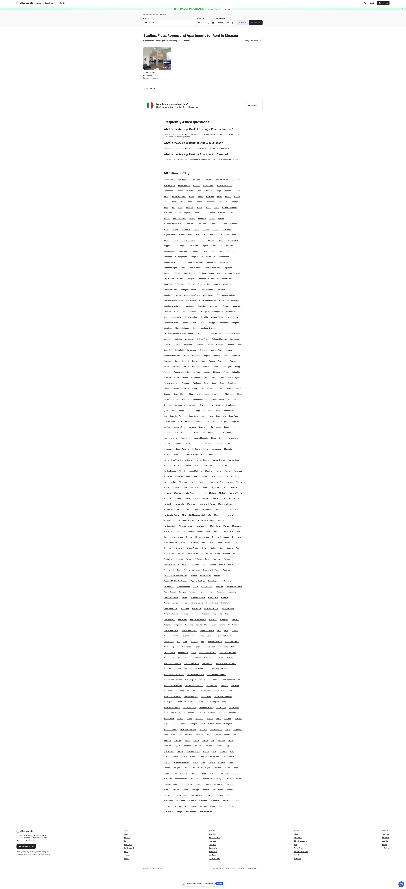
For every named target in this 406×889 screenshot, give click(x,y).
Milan (225, 487)
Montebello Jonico (184, 509)
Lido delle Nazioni (224, 432)
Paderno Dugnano (195, 553)
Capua (177, 273)
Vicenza (167, 795)
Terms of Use (230, 868)
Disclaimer (240, 868)
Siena (166, 735)
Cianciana (168, 328)
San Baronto (207, 663)
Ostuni (213, 548)
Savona (180, 718)
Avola (216, 207)
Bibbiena (223, 224)
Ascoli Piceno (223, 202)
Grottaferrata (179, 405)
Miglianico (215, 487)
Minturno (167, 493)
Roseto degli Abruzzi (207, 652)
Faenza (195, 361)
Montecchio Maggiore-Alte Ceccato (196, 515)
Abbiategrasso (183, 180)
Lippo (213, 438)
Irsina (210, 410)
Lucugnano (216, 449)
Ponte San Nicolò (170, 608)
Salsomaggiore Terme (172, 663)
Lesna (195, 432)
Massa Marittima (195, 471)
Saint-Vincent (209, 658)
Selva (203, 724)
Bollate (196, 229)
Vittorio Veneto (190, 806)
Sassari (222, 713)
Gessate (167, 394)
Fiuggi (237, 367)
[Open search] (365, 3)
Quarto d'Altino (202, 625)
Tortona (167, 762)
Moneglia (237, 498)
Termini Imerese (193, 751)
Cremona (203, 350)
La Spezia (235, 421)
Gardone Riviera (207, 388)
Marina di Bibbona (208, 454)
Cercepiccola (217, 312)
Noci (239, 531)
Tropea (166, 773)
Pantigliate (168, 559)
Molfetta (179, 498)
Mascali (182, 471)
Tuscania (183, 773)
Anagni (218, 191)
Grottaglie (192, 405)
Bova (197, 235)
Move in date (200, 18)
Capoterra (228, 268)
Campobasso (223, 257)
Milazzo (233, 487)
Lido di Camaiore (170, 438)
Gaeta (214, 383)
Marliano (187, 465)
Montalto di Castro (207, 504)
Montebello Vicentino (204, 509)
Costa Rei (167, 350)
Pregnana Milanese (198, 619)
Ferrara (166, 367)
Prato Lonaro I (169, 619)
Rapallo (166, 636)
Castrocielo (214, 306)
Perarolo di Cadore (171, 564)
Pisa (165, 592)
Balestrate (222, 213)
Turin (175, 773)
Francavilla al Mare (171, 383)
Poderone (232, 592)
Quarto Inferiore (218, 625)
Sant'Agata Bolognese (223, 696)
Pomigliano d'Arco (171, 603)
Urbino (212, 773)
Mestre (176, 487)
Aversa (199, 207)
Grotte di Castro (206, 405)
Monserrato (179, 504)
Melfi (165, 482)
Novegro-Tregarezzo (220, 537)
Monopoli (167, 504)
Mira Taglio (190, 493)
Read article (252, 105)
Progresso (224, 619)
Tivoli (232, 751)
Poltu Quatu (213, 597)
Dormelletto (235, 356)
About (38, 3)
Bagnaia (187, 213)
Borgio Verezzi (169, 235)
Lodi (195, 443)
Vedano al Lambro (171, 784)
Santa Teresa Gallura (172, 713)
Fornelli (221, 378)
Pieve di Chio (169, 586)
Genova (238, 388)
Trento (231, 762)
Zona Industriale (205, 812)
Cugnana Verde (217, 350)
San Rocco (168, 691)
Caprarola (167, 273)
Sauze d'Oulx (169, 718)
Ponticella (185, 608)
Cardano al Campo (206, 273)
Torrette (232, 757)
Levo (203, 432)
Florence (216, 372)
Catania (226, 306)
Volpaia (213, 806)
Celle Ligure (204, 312)
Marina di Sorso (219, 460)
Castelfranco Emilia (192, 295)
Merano (230, 482)
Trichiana (217, 768)
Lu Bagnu (196, 449)
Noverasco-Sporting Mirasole (175, 542)
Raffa (226, 630)
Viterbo (178, 806)
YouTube (385, 841)
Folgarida (236, 372)
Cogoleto (167, 339)
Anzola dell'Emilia (179, 196)
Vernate (176, 790)
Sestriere (203, 729)
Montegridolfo (169, 520)
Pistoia (192, 592)
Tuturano (194, 773)
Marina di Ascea (191, 454)
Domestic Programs (301, 851)
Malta (126, 851)
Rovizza (187, 658)
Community (213, 848)
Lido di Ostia (185, 438)
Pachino (181, 553)
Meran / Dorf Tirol (216, 482)
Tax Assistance (214, 837)
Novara (189, 537)
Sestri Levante (216, 729)
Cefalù (184, 312)
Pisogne (182, 592)
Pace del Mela (169, 553)
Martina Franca (170, 471)
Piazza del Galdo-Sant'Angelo (175, 581)
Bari (231, 213)
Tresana (167, 768)
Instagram (385, 834)
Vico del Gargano (180, 795)
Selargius (193, 724)
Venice (208, 784)
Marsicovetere (221, 465)
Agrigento (235, 180)
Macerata (228, 449)
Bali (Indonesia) (129, 848)
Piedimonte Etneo (198, 581)
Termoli (206, 751)
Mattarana (237, 471)
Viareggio (195, 790)
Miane (205, 487)
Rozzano (197, 658)
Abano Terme (169, 180)
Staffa (187, 740)
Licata (210, 432)
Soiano (209, 735)
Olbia (211, 542)
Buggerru (167, 246)
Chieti (202, 323)
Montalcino (191, 504)
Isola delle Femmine (178, 416)
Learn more (227, 9)
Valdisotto (168, 779)
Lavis (210, 427)
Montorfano (215, 526)
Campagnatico (181, 257)
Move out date (220, 18)
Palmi (235, 553)
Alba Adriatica (169, 185)
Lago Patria (233, 416)
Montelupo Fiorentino (206, 520)
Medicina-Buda (192, 476)
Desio (186, 356)
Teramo (180, 751)
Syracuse (167, 746)
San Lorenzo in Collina (231, 680)
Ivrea (211, 416)
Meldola (205, 476)
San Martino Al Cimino (194, 685)
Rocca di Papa (169, 652)
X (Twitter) (385, 848)
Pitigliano (202, 592)
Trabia (195, 762)
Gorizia (166, 399)
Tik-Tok (384, 844)
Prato (227, 614)
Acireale (209, 180)
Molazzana (168, 498)
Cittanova (200, 334)
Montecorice (219, 515)
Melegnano (223, 476)
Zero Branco (168, 812)
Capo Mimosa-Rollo (213, 268)
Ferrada (233, 361)
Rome (193, 652)
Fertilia (186, 367)
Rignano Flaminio (215, 641)
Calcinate (194, 251)
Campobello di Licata (172, 262)
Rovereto (177, 658)
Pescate (167, 570)
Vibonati (206, 790)
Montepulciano (170, 526)
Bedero (192, 218)
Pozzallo (194, 614)
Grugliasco (230, 405)
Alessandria (168, 191)
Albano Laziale (184, 185)
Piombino (219, 586)
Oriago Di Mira (192, 548)
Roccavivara (183, 652)
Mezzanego (195, 487)
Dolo (225, 356)
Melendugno (236, 476)
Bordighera (226, 229)
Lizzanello (177, 443)
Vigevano (209, 795)
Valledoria (195, 779)
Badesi (178, 213)
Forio (206, 378)
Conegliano (187, 345)
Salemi (221, 658)
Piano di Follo (205, 575)
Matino (227, 471)
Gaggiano (232, 383)
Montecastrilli (235, 509)
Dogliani (206, 356)
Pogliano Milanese (171, 597)
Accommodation (149, 14)
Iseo (165, 416)
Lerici (187, 432)
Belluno (221, 218)
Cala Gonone (216, 246)
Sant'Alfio (199, 702)
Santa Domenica (191, 696)
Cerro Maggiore (191, 317)
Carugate (190, 279)
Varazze (229, 779)
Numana (194, 542)
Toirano (167, 757)
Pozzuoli (205, 614)
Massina (208, 471)
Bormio (181, 235)
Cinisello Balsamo (182, 328)
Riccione (194, 641)
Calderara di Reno (209, 251)
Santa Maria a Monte (172, 707)
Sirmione (199, 735)
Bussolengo (179, 246)
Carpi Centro (169, 279)
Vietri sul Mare (196, 795)
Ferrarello (176, 367)
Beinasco (202, 218)
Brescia (166, 240)
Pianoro (217, 575)
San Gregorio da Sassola (195, 680)
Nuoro (203, 542)
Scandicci (199, 718)
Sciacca (210, 718)
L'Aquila (224, 421)
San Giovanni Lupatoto (216, 674)
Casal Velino (169, 284)
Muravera (181, 531)
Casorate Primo (204, 284)
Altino (198, 191)
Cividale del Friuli (215, 334)
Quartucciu (232, 625)
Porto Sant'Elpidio (171, 614)
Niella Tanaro (229, 531)
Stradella (221, 740)
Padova (209, 553)
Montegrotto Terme (186, 520)
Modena (212, 493)
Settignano (237, 729)
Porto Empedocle (211, 608)
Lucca (205, 449)
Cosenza (230, 345)
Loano (187, 443)
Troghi (236, 768)
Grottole (219, 405)
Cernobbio (230, 312)
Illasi (174, 410)
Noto (166, 537)
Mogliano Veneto (235, 493)
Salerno (230, 658)
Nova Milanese (177, 537)
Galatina (176, 388)
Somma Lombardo (222, 735)
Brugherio (221, 240)
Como (177, 345)
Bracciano (212, 235)
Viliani (229, 795)
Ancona (228, 191)
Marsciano (208, 465)
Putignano (178, 625)
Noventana (236, 537)
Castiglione (202, 306)
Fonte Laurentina (181, 378)
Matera (218, 471)
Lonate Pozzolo (206, 443)
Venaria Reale (186, 784)
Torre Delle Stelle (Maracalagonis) (212, 757)
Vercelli (166, 790)
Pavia (207, 559)
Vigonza (220, 795)
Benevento (190, 224)
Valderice (235, 773)
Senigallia (228, 724)
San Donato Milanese (199, 669)
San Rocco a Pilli (182, 691)
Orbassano (168, 548)
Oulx (221, 548)
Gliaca (239, 394)
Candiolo (224, 262)
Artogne (198, 202)
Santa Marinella (189, 707)
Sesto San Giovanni (188, 729)
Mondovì (227, 498)
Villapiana (203, 801)
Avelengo (189, 207)
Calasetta (229, 246)
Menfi (193, 482)
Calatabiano (182, 251)
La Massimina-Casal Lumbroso (190, 421)
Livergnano (233, 438)
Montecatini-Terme (171, 515)
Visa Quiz (212, 844)
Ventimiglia (218, 784)
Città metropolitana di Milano (204, 328)
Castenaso (189, 306)
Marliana (177, 465)
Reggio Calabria (207, 636)
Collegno (178, 339)
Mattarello (168, 476)
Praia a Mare (217, 614)
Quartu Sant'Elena (171, 630)
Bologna (205, 229)
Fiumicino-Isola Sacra (201, 372)
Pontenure (225, 603)
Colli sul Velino (202, 339)
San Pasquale (211, 685)
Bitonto (175, 229)
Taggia (177, 746)
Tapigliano (198, 746)
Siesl (173, 735)
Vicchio (230, 790)
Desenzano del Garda (172, 356)
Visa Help (212, 834)
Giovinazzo (217, 394)
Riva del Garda (210, 647)
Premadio (213, 619)
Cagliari (205, 246)
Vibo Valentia (218, 790)
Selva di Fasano (214, 724)
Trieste (227, 768)
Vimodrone (227, 801)
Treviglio (176, 768)
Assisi (166, 207)
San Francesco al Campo (174, 674)
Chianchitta (233, 317)
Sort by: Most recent (251, 41)
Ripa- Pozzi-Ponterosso (181, 647)
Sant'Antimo (221, 707)
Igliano (166, 410)
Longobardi (168, 449)
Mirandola (178, 493)
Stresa (230, 740)
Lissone (222, 438)
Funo (206, 383)
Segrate (183, 724)
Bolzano (215, 229)
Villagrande (180, 801)
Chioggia (211, 323)
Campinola (210, 257)
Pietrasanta (226, 581)
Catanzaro (236, 306)
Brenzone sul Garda (228, 235)
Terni (214, 751)
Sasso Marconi (234, 713)
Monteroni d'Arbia (186, 526)
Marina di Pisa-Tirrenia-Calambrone (178, 460)
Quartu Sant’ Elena (189, 630)
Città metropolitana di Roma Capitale (178, 334)
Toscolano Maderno (181, 762)
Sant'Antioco (234, 707)
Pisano (173, 592)
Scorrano (227, 718)
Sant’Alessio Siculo (184, 702)
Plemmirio (221, 592)
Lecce (218, 427)
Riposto (197, 647)
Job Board (212, 855)
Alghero (179, 191)
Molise (197, 498)
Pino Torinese (206, 586)
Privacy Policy (218, 868)
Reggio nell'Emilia (224, 636)
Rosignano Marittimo (227, 652)
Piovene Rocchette (234, 586)
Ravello (176, 636)
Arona (166, 202)
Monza (226, 526)
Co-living (297, 855)
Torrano (176, 757)
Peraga (227, 559)
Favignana (222, 361)
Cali (220, 251)
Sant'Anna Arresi (206, 707)
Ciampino (235, 323)
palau (217, 553)
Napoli (200, 531)
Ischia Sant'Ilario (230, 410)
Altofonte (208, 191)
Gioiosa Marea (203, 394)
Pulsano (167, 625)
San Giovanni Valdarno (173, 680)
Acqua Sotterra (222, 180)
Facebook (385, 837)
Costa (239, 345)
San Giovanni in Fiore (195, 674)
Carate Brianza (189, 273)
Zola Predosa (190, 812)
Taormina (187, 746)
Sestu (227, 729)
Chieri (194, 323)
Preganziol (182, 619)
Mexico (126, 858)
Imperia (190, 410)
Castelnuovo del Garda (173, 306)
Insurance (212, 841)
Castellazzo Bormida (207, 301)
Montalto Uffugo (225, 504)
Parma (188, 559)
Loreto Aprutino (182, 449)
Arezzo (228, 196)
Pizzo (211, 592)
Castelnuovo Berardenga (229, 301)
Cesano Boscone (218, 317)
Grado (175, 399)
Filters (243, 23)
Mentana (202, 482)
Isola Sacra (193, 416)
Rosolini (167, 658)
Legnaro (167, 432)
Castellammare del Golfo (227, 295)
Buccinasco (233, 240)
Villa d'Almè (168, 801)
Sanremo (224, 685)
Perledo (185, 564)
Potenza (184, 614)
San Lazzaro (213, 680)
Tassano (218, 746)
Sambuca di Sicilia (191, 663)
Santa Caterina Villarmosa (225, 691)
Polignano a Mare (198, 597)
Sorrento (167, 740)
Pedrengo (217, 559)
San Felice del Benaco (219, 669)
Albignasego (208, 185)
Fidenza (206, 367)
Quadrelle (189, 625)
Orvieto (205, 548)
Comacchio (234, 339)
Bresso (175, 240)
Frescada (185, 383)
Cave (176, 312)
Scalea (189, 718)
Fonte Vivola (196, 378)
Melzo (173, 482)
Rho (178, 641)
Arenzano (210, 196)
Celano (193, 312)
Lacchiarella (221, 416)
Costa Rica (128, 844)
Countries (49, 3)
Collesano (189, 339)
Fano (203, 361)
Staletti (196, 740)
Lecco (226, 427)
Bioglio (166, 229)
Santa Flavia (206, 696)
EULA (261, 868)
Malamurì (167, 454)
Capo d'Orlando (195, 268)
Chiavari (185, 323)
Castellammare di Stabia (173, 301)
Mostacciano (169, 531)
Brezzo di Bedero (188, 240)
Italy (157, 14)
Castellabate (208, 295)
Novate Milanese (202, 537)
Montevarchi (202, 526)
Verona (185, 790)
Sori (234, 735)
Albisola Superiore (224, 185)
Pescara (231, 564)
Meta (185, 487)
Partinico (198, 559)
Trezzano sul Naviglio (201, 768)
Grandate (185, 399)
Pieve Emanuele (183, 586)
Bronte (211, 240)
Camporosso (211, 262)
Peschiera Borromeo (192, 570)
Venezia (199, 784)
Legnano (236, 427)
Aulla (180, 207)
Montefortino (233, 515)
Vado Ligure (223, 773)
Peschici (176, 570)
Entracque (168, 361)
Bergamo (213, 224)
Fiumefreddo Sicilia (181, 372)
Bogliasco (186, 229)
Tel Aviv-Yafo (169, 751)
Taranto (209, 746)
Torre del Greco (189, 757)
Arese (219, 196)
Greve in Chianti (217, 399)
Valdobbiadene (181, 779)
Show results (255, 23)
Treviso (187, 768)
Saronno (211, 713)
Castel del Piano (223, 290)
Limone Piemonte (201, 438)
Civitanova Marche (232, 334)
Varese (238, 779)
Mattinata (179, 476)
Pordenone (196, 608)
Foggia (226, 372)
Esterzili (185, 361)
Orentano (179, 548)
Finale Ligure (227, 367)
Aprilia (200, 196)
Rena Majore (169, 641)
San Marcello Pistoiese (173, 685)
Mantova (177, 454)
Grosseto (167, 405)
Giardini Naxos (180, 394)
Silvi (180, 735)
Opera (236, 542)
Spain (126, 834)
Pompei (184, 603)
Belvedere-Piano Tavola (173, 224)
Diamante (196, 356)
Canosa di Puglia (170, 268)
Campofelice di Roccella (193, 262)
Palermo (226, 553)
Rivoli (233, 647)
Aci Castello (197, 180)
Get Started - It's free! (26, 846)
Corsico (210, 345)
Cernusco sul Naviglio (172, 317)
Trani (203, 762)
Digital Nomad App (300, 841)
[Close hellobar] (402, 9)
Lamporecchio (212, 421)
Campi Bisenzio (197, 257)
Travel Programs (300, 848)
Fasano (212, 361)
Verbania (229, 784)
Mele (213, 476)
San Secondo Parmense (201, 691)
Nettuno (216, 531)
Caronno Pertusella (233, 273)
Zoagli (179, 812)
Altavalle (189, 191)
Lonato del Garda (223, 443)
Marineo (167, 465)
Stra (212, 740)
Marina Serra (234, 460)
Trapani (212, 762)
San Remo (235, 685)
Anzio (166, 196)
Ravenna (185, 636)
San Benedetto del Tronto (226, 663)
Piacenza (226, 570)
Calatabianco (169, 251)
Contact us (298, 837)
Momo (205, 498)
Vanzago (218, 779)
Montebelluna (221, 509)
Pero (204, 564)
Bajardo (212, 213)
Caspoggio (227, 284)
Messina (167, 487)
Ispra (204, 416)
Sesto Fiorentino (170, 729)
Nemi (208, 531)
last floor (167, 427)
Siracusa (188, 735)
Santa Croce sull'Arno (172, 696)
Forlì (213, 378)
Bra (203, 235)
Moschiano (236, 526)
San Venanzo (189, 713)
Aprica (191, 196)
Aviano (208, 207)
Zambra (222, 806)
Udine (204, 773)
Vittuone (203, 806)
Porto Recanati (228, 608)
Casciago (180, 284)
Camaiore (230, 251)
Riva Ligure (223, 647)
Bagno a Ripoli (199, 213)
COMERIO (167, 345)
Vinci (237, 801)
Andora (237, 191)
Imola (181, 410)
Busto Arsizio (192, 246)
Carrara (180, 279)
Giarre (191, 394)
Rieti (202, 641)
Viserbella (167, 806)
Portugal (127, 837)
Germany (127, 855)
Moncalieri (216, 498)
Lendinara (178, 432)
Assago (235, 202)
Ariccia (237, 196)
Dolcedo (216, 356)
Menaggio (183, 482)
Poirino (184, 597)
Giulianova (229, 394)
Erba (177, 361)
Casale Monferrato (224, 279)
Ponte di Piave (212, 603)
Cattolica (167, 312)
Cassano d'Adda (170, 290)
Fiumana (167, 372)
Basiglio (167, 218)
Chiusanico (223, 323)
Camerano (168, 257)
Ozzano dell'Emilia (234, 548)
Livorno (167, 443)
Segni (166, 724)
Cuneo (229, 350)
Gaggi (222, 383)
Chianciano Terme (171, 323)
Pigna (195, 586)
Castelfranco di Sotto (172, 295)
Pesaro (222, 564)
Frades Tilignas (234, 378)
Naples (191, 531)
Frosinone (197, 383)
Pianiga (194, 575)
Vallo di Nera (207, 779)
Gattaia (220, 388)
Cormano (199, 345)
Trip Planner (213, 851)
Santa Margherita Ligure (216, 702)
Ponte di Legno (197, 603)
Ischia (218, 410)
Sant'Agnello (169, 702)
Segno (174, 724)
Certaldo (204, 317)
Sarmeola (201, 713)
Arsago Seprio (186, 202)
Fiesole (215, 367)
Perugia (213, 564)
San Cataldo (168, 669)
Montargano (169, 509)
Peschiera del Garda (211, 570)
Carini (219, 273)
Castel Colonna (207, 290)
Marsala (197, 465)
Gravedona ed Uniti (199, 399)
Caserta (191, 284)
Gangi (194, 388)
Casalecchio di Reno (206, 279)
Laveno (202, 427)
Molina (188, 498)
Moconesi (202, 493)
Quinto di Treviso (207, 630)
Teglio (228, 746)
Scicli (218, 718)
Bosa (190, 235)
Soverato (177, 740)
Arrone (174, 202)
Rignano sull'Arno (232, 641)
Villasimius (215, 801)
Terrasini (223, 751)
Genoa (228, 388)
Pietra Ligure (213, 581)
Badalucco (168, 213)
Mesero (239, 482)
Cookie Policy (251, 868)
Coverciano (191, 350)
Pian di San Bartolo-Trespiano (175, 575)
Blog (295, 844)
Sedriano (238, 718)
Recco (194, 636)
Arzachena (210, 202)
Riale (185, 641)
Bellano (212, 218)
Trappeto (221, 762)
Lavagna (192, 427)
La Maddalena (169, 421)
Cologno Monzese (219, 339)
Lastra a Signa (180, 427)
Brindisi (202, 240)
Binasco (233, 224)
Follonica (167, 378)
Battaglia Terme (179, 218)
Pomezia (224, 597)
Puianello (235, 619)
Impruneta (200, 410)
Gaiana (166, 388)
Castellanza (191, 301)
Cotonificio (179, 350)
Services (63, 3)
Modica (222, 493)
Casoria (217, 284)
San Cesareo (182, 669)
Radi (219, 630)
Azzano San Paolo (229, 207)
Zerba (231, 806)
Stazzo (205, 740)
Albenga (196, 185)
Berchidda (202, 224)
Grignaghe (231, 399)
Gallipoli (186, 388)
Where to (146, 18)
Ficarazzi (195, 367)
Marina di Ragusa (202, 460)
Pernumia (195, 564)
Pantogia (179, 559)
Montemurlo (223, 520)
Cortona (219, 345)
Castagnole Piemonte (188, 290)
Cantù (182, 268)
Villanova (192, 801)
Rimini (166, 647)
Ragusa (235, 630)
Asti (173, 207)
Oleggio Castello (223, 542)
